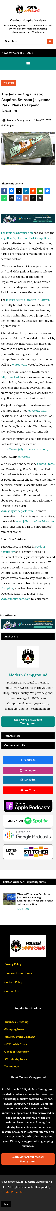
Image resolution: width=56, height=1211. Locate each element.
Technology (11, 1066)
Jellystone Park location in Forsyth (28, 300)
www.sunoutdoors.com (15, 599)
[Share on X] (19, 191)
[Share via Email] (40, 191)
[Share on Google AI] (19, 198)
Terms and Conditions (18, 973)
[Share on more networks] (40, 198)
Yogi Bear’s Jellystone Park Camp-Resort (27, 238)
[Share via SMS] (47, 191)
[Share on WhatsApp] (4, 198)
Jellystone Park (10, 377)
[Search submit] (50, 41)
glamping (7, 588)
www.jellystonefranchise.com (35, 522)
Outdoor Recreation (16, 1051)
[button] (28, 63)
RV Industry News (15, 1059)
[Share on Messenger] (11, 191)
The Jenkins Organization (17, 233)
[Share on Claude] (26, 198)
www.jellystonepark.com (17, 511)
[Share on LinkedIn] (26, 191)
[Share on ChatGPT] (11, 198)
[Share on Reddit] (33, 191)
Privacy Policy (12, 964)
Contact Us (11, 991)
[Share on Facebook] (4, 191)
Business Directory (16, 1021)
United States (46, 464)
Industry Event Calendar (19, 1036)
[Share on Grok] (33, 198)
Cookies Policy (13, 982)
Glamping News (14, 1029)
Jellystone (23, 457)
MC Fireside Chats (15, 1044)
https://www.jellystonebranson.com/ (24, 449)
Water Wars (19, 365)
